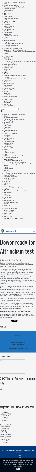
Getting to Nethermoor (11, 45)
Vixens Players (8, 99)
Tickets (6, 91)
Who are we (8, 104)
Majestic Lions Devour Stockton (17, 407)
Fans (5, 39)
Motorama (7, 69)
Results (6, 77)
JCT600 (6, 58)
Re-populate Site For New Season (15, 75)
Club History (8, 28)
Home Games (8, 56)
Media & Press (8, 67)
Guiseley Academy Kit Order (13, 48)
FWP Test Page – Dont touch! (13, 43)
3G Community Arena (11, 5)
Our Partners (8, 74)
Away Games (8, 16)
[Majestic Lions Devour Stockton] (12, 401)
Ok (18, 469)
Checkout (7, 23)
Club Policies (8, 32)
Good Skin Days (9, 47)
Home (6, 55)
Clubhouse (7, 34)
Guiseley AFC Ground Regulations (15, 50)
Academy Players (9, 8)
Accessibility (8, 12)
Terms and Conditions (11, 90)
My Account (7, 71)
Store (5, 87)
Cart (5, 20)
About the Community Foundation (14, 7)
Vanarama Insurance (10, 96)
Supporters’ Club (9, 88)
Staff (5, 82)
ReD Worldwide (25, 311)
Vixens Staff (8, 101)
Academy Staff (8, 10)
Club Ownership (9, 29)
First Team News (18, 260)
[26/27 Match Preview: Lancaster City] (12, 373)
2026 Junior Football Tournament (14, 2)
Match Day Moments (10, 64)
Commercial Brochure (11, 35)
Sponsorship (8, 80)
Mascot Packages (9, 63)
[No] (33, 465)
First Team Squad (9, 40)
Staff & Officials (9, 83)
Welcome (7, 102)
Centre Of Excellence (10, 21)
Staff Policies (8, 85)
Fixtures (6, 42)
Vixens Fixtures (9, 98)
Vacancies (7, 93)
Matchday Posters (9, 66)
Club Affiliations (9, 26)
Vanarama (7, 94)
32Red (6, 4)
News (6, 72)
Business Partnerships (11, 18)
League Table (8, 59)
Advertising (7, 15)
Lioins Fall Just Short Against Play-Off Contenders (20, 61)
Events (6, 37)
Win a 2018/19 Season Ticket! (13, 106)
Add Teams (7, 13)
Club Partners (8, 31)
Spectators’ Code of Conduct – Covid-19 (16, 79)
